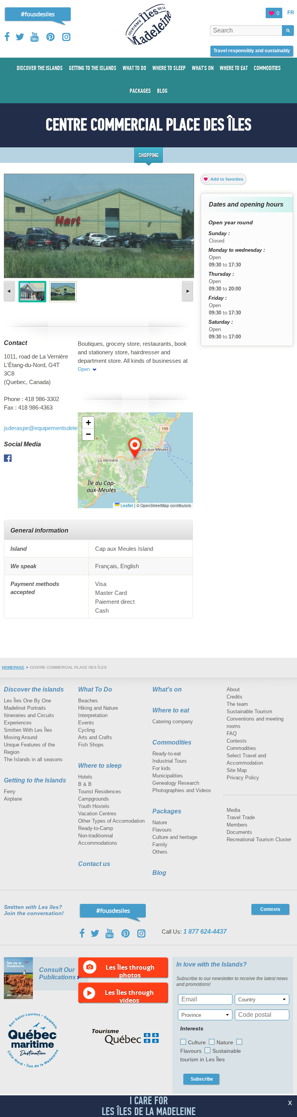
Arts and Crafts (95, 737)
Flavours (162, 830)
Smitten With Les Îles (28, 730)
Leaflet (126, 505)
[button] (135, 448)
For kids (161, 768)
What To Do (95, 689)
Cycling (86, 730)
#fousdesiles (38, 14)
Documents (239, 832)
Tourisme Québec (125, 1037)
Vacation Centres (97, 813)
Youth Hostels (93, 806)
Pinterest (50, 37)
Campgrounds (93, 799)
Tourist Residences (99, 791)
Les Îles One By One (27, 701)
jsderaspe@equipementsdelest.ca (47, 428)
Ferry (9, 791)
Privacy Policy (243, 778)
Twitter (20, 36)
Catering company (172, 721)
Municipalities (167, 776)
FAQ (232, 733)
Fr (290, 12)
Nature (159, 822)
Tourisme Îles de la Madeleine (148, 24)
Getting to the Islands (35, 780)
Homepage (13, 667)
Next (187, 291)
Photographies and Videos (181, 790)
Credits (234, 697)
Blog (159, 872)
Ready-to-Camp (95, 828)
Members (237, 825)
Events (86, 723)
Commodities (171, 742)
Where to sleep (100, 765)
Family (159, 844)
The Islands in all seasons (33, 759)
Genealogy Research (175, 783)
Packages (166, 811)
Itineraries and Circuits (29, 715)
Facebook (7, 36)
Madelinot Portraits (25, 708)
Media (233, 810)
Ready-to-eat (166, 754)
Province (191, 1015)
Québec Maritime (40, 1040)
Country (247, 1000)
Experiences (18, 723)
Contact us (94, 864)
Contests (237, 741)
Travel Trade (241, 817)
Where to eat (170, 710)
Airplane (13, 799)
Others (159, 852)
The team (237, 704)
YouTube (35, 37)
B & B (85, 784)
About (233, 689)
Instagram (66, 37)
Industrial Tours (169, 761)
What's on (167, 689)
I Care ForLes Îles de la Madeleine (149, 1106)
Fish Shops (91, 745)
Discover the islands (34, 689)
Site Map (237, 770)
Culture (197, 1042)
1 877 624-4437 (205, 931)
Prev (10, 291)
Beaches (88, 701)
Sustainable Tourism (249, 711)
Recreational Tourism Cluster (259, 839)
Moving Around (20, 737)
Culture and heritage (174, 837)
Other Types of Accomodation (111, 821)
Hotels (85, 777)
